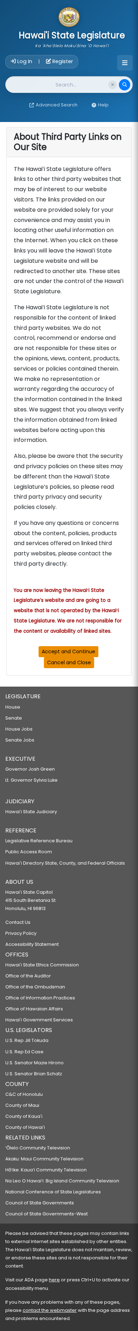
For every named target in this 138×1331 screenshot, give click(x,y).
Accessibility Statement (32, 944)
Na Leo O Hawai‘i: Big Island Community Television (62, 1181)
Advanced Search (56, 105)
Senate (13, 718)
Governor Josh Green (30, 769)
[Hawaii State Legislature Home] (69, 18)
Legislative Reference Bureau (39, 841)
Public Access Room (28, 852)
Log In (25, 61)
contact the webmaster (50, 1310)
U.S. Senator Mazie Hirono (34, 1063)
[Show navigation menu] (125, 63)
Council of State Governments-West (46, 1214)
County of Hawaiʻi (25, 1127)
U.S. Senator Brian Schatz (33, 1074)
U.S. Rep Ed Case (24, 1052)
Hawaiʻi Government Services (39, 1020)
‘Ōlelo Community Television (37, 1148)
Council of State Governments (39, 1203)
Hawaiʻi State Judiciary (31, 812)
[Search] (124, 84)
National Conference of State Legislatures (53, 1192)
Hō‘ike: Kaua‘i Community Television (46, 1170)
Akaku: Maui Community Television (44, 1159)
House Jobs (19, 729)
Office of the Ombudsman (35, 987)
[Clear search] (112, 85)
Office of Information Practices (40, 998)
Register (62, 61)
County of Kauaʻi (23, 1116)
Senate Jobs (19, 740)
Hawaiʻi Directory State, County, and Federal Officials (65, 863)
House (12, 707)
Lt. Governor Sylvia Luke (31, 780)
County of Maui (22, 1105)
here (54, 1280)
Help (103, 105)
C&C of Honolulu (24, 1094)
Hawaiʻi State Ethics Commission (42, 965)
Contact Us (17, 922)
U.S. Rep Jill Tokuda (26, 1040)
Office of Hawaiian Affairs (34, 1009)
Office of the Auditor (28, 976)
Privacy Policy (20, 933)
